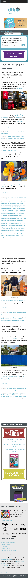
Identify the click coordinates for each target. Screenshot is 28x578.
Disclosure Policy (5, 544)
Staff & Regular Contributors (8, 542)
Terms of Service (5, 548)
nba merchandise (17, 320)
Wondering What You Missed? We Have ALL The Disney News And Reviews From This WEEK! (13, 145)
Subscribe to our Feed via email (9, 573)
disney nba (7, 138)
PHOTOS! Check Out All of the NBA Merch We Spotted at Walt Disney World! (13, 261)
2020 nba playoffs (16, 136)
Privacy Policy (4, 546)
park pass (14, 223)
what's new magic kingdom (11, 235)
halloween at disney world (15, 215)
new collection (18, 398)
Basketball (18, 393)
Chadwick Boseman (17, 208)
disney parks (4, 198)
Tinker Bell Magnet (9, 230)
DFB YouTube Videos (17, 210)
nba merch (10, 320)
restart (9, 399)
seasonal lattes (5, 228)
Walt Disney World (21, 314)
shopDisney (18, 117)
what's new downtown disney (13, 233)
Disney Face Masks (11, 211)
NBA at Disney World (15, 222)
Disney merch (19, 317)
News (14, 198)
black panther (13, 206)
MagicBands (20, 220)
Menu (5, 1)
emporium (7, 318)
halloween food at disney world (8, 217)
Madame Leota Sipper (12, 220)
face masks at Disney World (11, 213)
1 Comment (15, 79)
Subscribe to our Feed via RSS (8, 571)
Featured (19, 131)
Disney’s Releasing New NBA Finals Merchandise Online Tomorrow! (12, 74)
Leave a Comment (11, 150)
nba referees (9, 223)
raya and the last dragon (7, 227)
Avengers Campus (5, 205)
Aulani (21, 203)
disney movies (19, 211)
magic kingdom (13, 314)
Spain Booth (12, 228)
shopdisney (22, 138)
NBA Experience (16, 394)
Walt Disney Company (6, 559)
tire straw (17, 230)
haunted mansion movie (13, 218)
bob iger (19, 206)
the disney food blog (14, 7)
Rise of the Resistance (18, 227)
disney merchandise (11, 131)
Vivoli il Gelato (9, 232)
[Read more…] (5, 127)
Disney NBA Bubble (14, 138)
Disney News (23, 197)
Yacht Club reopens (15, 237)
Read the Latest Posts (7, 31)
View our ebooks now (6, 520)
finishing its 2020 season (15, 338)
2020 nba (9, 136)
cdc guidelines (8, 208)
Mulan (8, 222)
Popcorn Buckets (12, 225)
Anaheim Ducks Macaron (13, 203)
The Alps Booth (19, 228)
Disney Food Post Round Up (13, 197)
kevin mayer (23, 218)
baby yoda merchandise (15, 205)
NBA (19, 318)
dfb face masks (8, 210)
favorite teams (8, 394)
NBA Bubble (19, 88)
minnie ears (4, 222)
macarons (3, 220)
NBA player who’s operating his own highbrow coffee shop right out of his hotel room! (13, 378)
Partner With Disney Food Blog (8, 550)
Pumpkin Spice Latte (21, 225)
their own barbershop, (6, 376)
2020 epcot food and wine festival (15, 201)
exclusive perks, (16, 376)
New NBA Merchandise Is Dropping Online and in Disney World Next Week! (13, 329)
